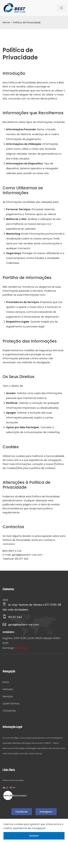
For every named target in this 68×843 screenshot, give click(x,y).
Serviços (8, 696)
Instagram (46, 811)
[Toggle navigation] (61, 8)
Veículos (8, 689)
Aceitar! (34, 835)
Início (6, 682)
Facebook (22, 811)
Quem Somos (11, 703)
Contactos (9, 710)
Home (6, 22)
